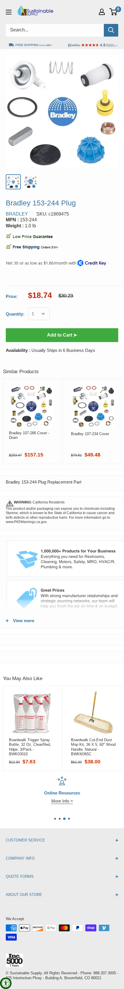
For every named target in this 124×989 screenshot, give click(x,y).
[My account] (102, 12)
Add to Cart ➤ (62, 335)
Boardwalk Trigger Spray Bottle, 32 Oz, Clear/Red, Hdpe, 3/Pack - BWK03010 (30, 747)
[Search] (111, 30)
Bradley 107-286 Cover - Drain (29, 435)
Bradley (17, 214)
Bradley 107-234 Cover (90, 434)
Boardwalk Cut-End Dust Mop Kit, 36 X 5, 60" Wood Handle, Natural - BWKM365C (93, 747)
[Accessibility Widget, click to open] (6, 983)
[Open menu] (9, 12)
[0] (113, 11)
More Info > (62, 801)
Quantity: (15, 314)
